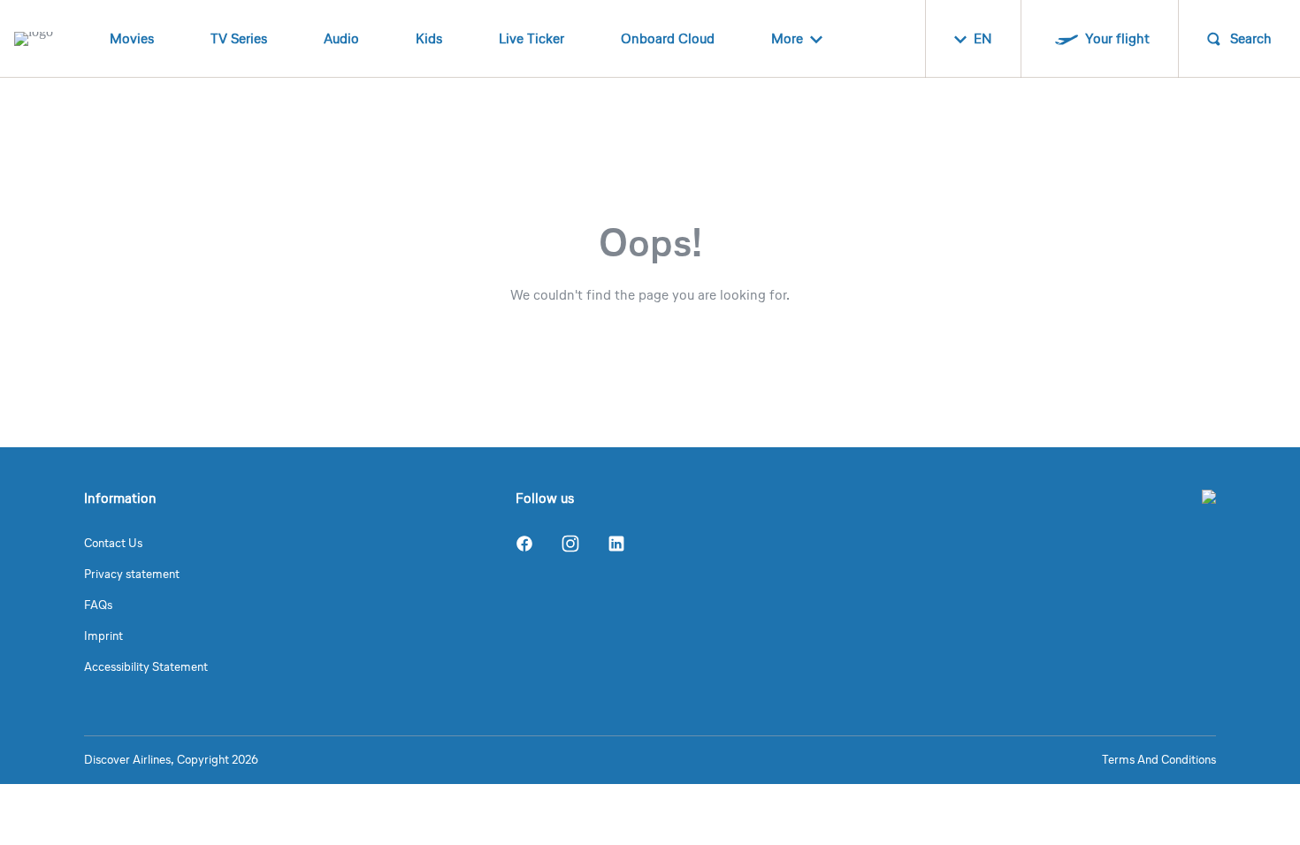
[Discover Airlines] (1209, 497)
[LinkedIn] (616, 543)
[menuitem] (131, 39)
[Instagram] (570, 543)
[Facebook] (524, 543)
